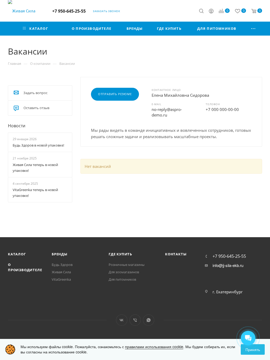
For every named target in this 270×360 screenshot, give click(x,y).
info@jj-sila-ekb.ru (228, 265)
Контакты (175, 254)
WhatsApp (148, 320)
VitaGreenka (61, 279)
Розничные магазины (126, 264)
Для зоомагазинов (124, 272)
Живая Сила (61, 272)
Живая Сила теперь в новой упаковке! (35, 167)
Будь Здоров (62, 264)
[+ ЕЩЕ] (253, 29)
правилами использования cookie (154, 346)
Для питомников (122, 279)
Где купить (120, 254)
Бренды (60, 254)
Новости (16, 126)
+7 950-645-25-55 (69, 11)
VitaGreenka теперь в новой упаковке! (35, 192)
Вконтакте (121, 320)
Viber (135, 320)
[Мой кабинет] (211, 11)
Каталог (17, 254)
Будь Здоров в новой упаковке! (38, 145)
